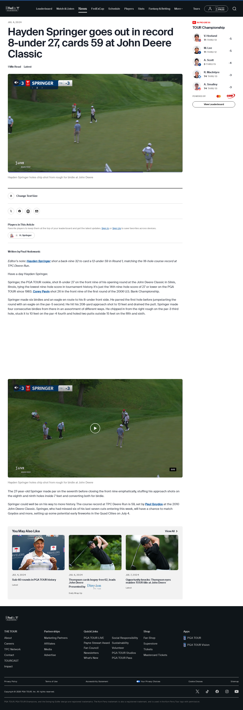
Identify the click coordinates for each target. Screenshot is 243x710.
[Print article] (28, 211)
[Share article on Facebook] (19, 211)
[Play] (95, 428)
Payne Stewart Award (97, 643)
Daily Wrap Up (75, 593)
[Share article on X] (11, 211)
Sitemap (235, 681)
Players (129, 9)
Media (48, 649)
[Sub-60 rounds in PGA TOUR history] (38, 552)
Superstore (150, 643)
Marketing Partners (56, 638)
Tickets (148, 649)
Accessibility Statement (97, 681)
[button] (95, 428)
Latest (15, 585)
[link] (27, 66)
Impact (8, 666)
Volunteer (118, 648)
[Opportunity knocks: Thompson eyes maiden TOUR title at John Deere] (152, 552)
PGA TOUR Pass (122, 658)
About (8, 638)
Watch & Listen (65, 9)
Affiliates (49, 643)
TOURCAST (11, 661)
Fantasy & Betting (159, 9)
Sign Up (116, 228)
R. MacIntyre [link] (212, 72)
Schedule (114, 9)
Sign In (105, 228)
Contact (9, 655)
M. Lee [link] (208, 48)
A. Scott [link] (209, 60)
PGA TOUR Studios (124, 653)
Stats (141, 9)
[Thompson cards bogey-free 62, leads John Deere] (95, 552)
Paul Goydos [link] (154, 504)
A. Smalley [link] (210, 84)
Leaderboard (44, 9)
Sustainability (120, 643)
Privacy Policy (10, 681)
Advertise (50, 655)
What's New (91, 658)
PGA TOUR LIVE (94, 638)
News (82, 8)
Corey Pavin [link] (41, 291)
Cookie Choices (196, 681)
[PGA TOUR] (12, 9)
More (179, 9)
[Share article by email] (36, 211)
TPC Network (12, 649)
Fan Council (91, 648)
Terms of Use (51, 681)
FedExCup (97, 9)
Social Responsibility (125, 638)
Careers (9, 643)
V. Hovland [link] (210, 36)
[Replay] (95, 123)
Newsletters (91, 653)
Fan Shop (149, 638)
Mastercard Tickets (155, 655)
